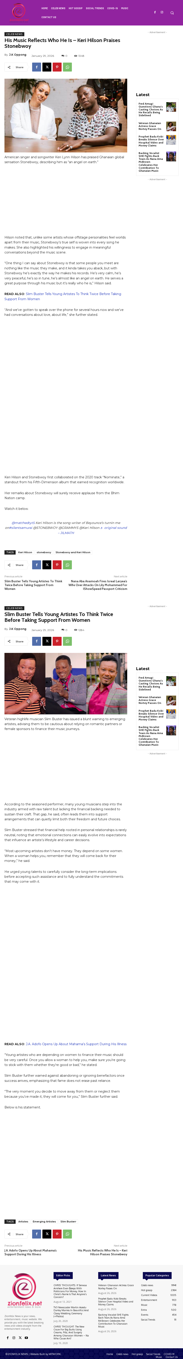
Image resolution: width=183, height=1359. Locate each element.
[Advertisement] (68, 202)
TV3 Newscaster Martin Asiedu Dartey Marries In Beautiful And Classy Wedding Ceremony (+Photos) (71, 1312)
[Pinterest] (57, 67)
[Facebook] (155, 12)
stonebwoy (44, 552)
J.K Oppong (17, 54)
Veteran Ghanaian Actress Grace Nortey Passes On (150, 126)
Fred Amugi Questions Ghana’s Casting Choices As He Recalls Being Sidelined (151, 109)
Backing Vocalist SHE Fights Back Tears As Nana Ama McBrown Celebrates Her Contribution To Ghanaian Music (113, 1320)
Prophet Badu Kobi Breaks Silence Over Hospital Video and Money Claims (151, 141)
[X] (46, 67)
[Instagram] (162, 12)
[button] (172, 12)
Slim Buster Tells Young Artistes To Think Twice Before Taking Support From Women (33, 585)
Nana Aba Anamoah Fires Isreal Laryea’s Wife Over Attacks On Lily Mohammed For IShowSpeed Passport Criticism (98, 585)
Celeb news (14, 34)
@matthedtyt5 (23, 523)
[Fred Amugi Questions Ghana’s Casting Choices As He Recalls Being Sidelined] (171, 107)
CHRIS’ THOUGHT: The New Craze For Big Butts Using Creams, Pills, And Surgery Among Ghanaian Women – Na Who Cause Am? (71, 1332)
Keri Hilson (25, 552)
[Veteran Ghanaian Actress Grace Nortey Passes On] (171, 126)
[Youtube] (26, 1338)
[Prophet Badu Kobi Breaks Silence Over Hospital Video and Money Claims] (171, 140)
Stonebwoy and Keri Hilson (73, 552)
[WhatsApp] (67, 67)
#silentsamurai (20, 528)
